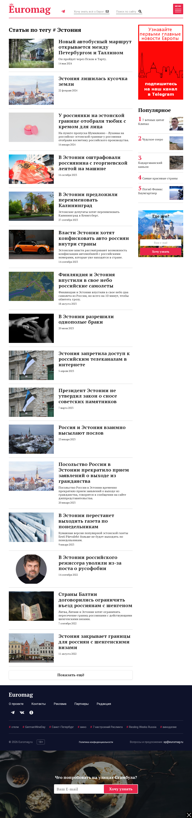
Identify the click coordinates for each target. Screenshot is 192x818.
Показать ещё (70, 674)
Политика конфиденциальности (96, 742)
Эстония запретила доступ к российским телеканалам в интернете (94, 359)
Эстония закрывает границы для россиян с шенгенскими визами (94, 641)
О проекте (16, 704)
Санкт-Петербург (61, 727)
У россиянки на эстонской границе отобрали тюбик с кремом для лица (92, 121)
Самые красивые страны (160, 178)
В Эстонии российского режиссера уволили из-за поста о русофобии (89, 563)
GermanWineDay (33, 727)
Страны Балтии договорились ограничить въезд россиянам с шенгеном (95, 599)
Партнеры (81, 704)
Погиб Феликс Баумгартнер (150, 191)
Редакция (104, 704)
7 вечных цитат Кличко (151, 122)
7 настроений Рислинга (106, 727)
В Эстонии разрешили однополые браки (86, 319)
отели (14, 727)
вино (82, 727)
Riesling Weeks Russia (141, 727)
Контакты (39, 704)
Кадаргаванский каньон (150, 165)
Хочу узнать (160, 251)
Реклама (60, 704)
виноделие (168, 727)
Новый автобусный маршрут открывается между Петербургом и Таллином (95, 47)
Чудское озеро (152, 139)
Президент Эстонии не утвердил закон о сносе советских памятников (87, 396)
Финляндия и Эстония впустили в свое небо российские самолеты (86, 280)
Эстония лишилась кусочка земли (92, 81)
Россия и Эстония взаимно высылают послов (92, 430)
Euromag (30, 9)
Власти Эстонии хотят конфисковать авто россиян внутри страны (93, 238)
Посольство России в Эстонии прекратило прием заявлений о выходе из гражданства (93, 472)
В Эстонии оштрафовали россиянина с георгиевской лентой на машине (93, 163)
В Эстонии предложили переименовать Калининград (88, 200)
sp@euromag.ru (173, 742)
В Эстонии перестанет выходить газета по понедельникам (86, 521)
